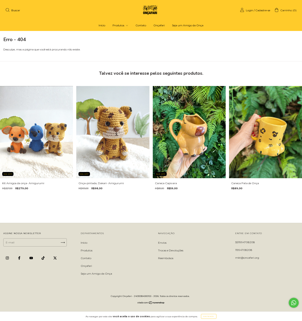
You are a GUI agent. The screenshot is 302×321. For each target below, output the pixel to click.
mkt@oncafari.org (247, 257)
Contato (141, 25)
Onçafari (159, 25)
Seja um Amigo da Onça (187, 25)
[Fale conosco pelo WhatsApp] (294, 303)
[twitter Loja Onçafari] (55, 258)
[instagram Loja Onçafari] (7, 258)
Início (102, 25)
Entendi (208, 316)
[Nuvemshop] (151, 303)
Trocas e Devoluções (170, 250)
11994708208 (243, 250)
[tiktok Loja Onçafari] (43, 258)
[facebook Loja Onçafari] (19, 258)
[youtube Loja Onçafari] (31, 258)
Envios (162, 242)
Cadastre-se (262, 10)
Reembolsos (165, 258)
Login (249, 10)
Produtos (119, 25)
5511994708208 (245, 242)
